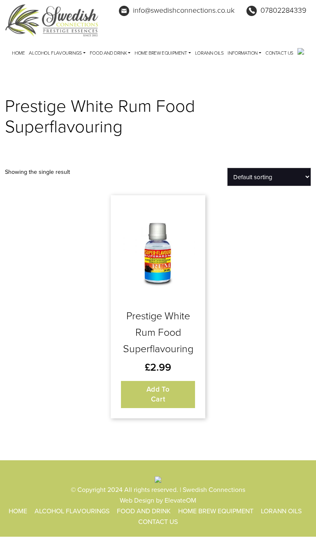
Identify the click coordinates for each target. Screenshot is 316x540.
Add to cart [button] (158, 394)
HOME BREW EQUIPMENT (161, 52)
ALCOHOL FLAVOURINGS (55, 52)
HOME (18, 510)
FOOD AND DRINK (108, 52)
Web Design (137, 500)
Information (243, 52)
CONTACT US (279, 52)
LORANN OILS (209, 52)
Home (18, 52)
